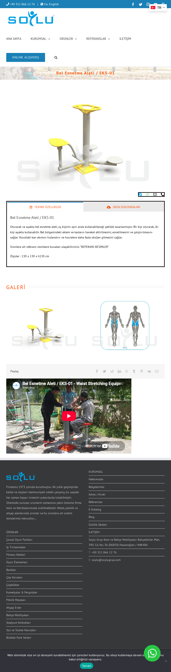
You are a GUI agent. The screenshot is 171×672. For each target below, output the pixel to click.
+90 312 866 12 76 (22, 4)
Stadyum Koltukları (18, 622)
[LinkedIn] (119, 371)
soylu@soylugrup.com (106, 560)
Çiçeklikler (12, 585)
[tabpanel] (85, 239)
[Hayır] (166, 661)
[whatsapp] (147, 194)
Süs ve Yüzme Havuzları (21, 630)
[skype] (140, 194)
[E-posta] (157, 371)
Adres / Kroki (97, 494)
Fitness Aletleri (15, 555)
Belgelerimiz (96, 487)
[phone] (162, 194)
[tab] (45, 207)
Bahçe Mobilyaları (17, 615)
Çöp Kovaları (14, 577)
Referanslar (96, 502)
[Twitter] (104, 371)
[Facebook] (97, 371)
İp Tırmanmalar (16, 547)
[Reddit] (112, 371)
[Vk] (149, 371)
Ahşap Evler (13, 607)
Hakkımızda (96, 479)
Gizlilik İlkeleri (98, 525)
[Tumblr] (134, 371)
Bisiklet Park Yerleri (18, 637)
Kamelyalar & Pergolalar (21, 592)
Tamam (86, 665)
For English (51, 4)
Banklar (11, 570)
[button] (55, 57)
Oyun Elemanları (17, 562)
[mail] (155, 194)
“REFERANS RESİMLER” (94, 247)
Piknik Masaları (16, 600)
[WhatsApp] (126, 371)
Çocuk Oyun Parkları (19, 540)
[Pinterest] (141, 371)
